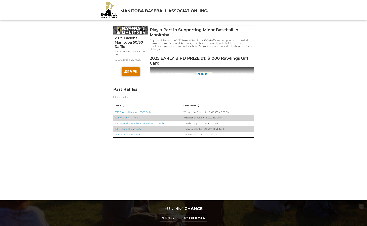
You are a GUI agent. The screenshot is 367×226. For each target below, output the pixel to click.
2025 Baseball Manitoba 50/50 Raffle (133, 112)
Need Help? (168, 218)
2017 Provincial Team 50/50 (128, 129)
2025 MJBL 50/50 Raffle (126, 117)
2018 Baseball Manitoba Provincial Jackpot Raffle (140, 123)
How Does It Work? (194, 218)
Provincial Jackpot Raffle (127, 134)
